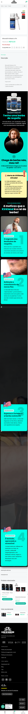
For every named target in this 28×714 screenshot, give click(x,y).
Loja (6, 6)
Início (2, 6)
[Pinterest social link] (17, 48)
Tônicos (6, 594)
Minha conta (4, 672)
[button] (7, 599)
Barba (3, 594)
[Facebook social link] (12, 48)
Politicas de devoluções (6, 654)
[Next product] (26, 6)
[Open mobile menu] (1, 2)
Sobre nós (3, 657)
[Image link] (7, 630)
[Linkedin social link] (19, 48)
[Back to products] (24, 6)
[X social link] (14, 48)
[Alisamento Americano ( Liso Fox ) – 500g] (20, 589)
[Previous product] (23, 6)
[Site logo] (14, 1)
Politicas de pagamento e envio (8, 652)
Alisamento (17, 599)
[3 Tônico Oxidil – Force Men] (7, 587)
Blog (2, 666)
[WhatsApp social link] (21, 48)
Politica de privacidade (6, 649)
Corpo (9, 6)
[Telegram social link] (24, 48)
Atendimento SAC (5, 664)
